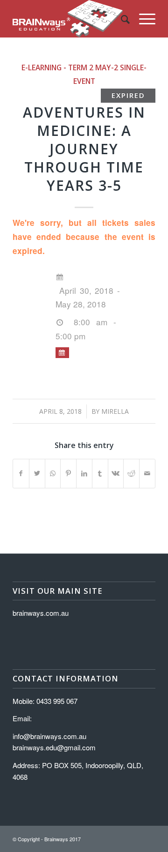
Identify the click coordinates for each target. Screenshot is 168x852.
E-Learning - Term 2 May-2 (69, 67)
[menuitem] (121, 18)
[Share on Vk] (116, 473)
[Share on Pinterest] (68, 473)
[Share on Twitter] (37, 473)
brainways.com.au (41, 613)
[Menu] (142, 18)
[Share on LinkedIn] (84, 473)
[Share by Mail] (147, 473)
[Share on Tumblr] (100, 473)
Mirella (115, 411)
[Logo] (70, 18)
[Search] (121, 18)
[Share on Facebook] (21, 473)
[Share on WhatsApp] (53, 473)
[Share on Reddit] (131, 473)
